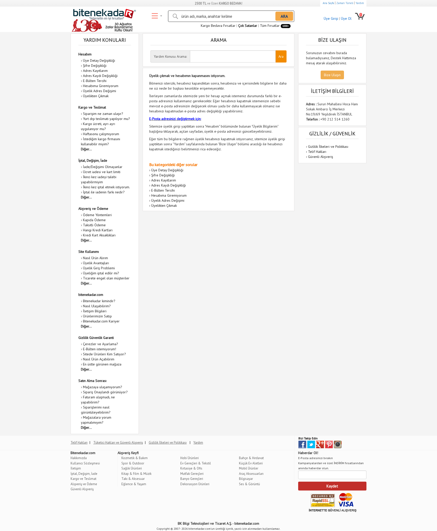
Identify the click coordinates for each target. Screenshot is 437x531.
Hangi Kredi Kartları (98, 230)
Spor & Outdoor (132, 463)
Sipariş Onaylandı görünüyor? (105, 392)
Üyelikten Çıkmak (95, 96)
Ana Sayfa (328, 3)
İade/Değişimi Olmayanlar (102, 167)
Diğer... (86, 149)
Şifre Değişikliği (94, 65)
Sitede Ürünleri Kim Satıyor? (104, 354)
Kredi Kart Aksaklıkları (99, 235)
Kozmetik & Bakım (134, 458)
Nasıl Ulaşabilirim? (97, 306)
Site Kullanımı (88, 251)
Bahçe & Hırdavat (251, 458)
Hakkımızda (79, 458)
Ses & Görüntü (249, 484)
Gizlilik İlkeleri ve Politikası (328, 146)
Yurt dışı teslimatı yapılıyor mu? (106, 118)
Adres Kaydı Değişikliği (100, 75)
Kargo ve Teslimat (92, 107)
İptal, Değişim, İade (92, 160)
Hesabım (85, 54)
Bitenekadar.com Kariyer (101, 321)
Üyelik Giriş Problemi (99, 268)
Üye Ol (346, 18)
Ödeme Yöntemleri (97, 215)
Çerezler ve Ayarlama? (100, 344)
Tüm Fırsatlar (274, 25)
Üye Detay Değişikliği (99, 60)
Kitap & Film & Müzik (136, 474)
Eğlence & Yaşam (133, 484)
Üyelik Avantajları (96, 263)
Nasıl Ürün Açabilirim (98, 359)
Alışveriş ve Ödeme (93, 208)
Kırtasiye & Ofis (191, 468)
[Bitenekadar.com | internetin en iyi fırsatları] (103, 15)
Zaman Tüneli (344, 3)
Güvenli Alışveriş (320, 156)
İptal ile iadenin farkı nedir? (104, 192)
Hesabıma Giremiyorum (100, 86)
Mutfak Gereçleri (192, 474)
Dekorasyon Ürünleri (194, 484)
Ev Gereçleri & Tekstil (195, 463)
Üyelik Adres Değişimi (99, 91)
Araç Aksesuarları (251, 474)
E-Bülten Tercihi (94, 80)
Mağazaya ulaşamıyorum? (102, 387)
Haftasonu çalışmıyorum (101, 134)
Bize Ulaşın (332, 75)
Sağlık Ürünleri (131, 468)
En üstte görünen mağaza (102, 364)
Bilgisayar (246, 479)
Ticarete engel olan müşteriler (106, 278)
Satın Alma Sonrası (92, 380)
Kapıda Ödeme (94, 220)
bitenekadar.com (90, 294)
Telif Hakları (317, 151)
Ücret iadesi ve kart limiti (101, 172)
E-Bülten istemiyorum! (99, 349)
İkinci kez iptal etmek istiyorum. (106, 187)
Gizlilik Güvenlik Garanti (96, 337)
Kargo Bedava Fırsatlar (218, 25)
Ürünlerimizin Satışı (97, 316)
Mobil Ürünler (248, 468)
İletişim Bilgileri (94, 311)
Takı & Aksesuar (133, 479)
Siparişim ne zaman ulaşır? (103, 113)
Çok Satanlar (247, 25)
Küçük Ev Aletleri (251, 463)
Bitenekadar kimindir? (99, 301)
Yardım (360, 3)
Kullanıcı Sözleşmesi (85, 463)
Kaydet (332, 486)
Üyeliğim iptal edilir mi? (101, 273)
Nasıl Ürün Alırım (95, 258)
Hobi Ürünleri (189, 458)
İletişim (76, 468)
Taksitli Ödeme (94, 225)
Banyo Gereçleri (191, 479)
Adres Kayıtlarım (95, 70)
